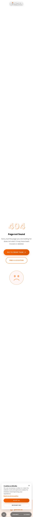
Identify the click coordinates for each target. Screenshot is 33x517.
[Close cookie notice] (29, 485)
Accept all (16, 500)
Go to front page (15, 252)
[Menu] (3, 514)
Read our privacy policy (11, 496)
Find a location (16, 260)
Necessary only (16, 505)
